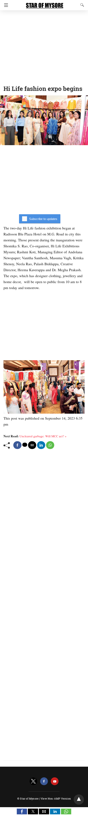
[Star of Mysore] (44, 3)
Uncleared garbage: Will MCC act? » (43, 436)
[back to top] (79, 799)
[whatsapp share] (50, 445)
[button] (22, 811)
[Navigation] (5, 5)
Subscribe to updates (43, 219)
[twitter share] (24, 445)
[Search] (81, 5)
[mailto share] (32, 445)
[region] (44, 46)
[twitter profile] (33, 781)
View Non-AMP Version (56, 798)
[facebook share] (17, 445)
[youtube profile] (55, 781)
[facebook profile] (44, 781)
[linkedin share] (41, 445)
